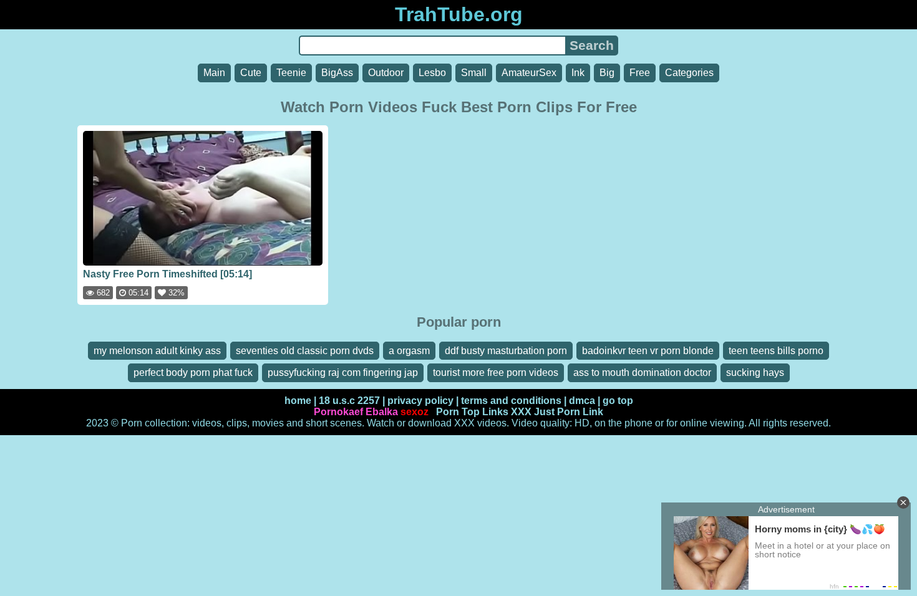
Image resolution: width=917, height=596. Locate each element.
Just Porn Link (568, 411)
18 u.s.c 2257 (349, 400)
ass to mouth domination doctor (642, 372)
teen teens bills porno (776, 350)
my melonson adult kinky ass (157, 350)
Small (474, 72)
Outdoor (386, 72)
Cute (250, 72)
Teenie (291, 72)
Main (214, 72)
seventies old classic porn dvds (305, 350)
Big (606, 72)
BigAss (337, 72)
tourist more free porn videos (495, 372)
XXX (521, 411)
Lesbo (432, 72)
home (297, 400)
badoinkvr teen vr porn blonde (648, 350)
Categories (689, 72)
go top (618, 400)
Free (639, 72)
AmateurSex (529, 72)
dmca (582, 400)
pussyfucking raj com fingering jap (343, 372)
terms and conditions (511, 400)
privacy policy (420, 400)
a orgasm (409, 350)
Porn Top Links (472, 411)
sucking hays (755, 372)
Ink (578, 72)
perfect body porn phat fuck (193, 372)
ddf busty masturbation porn (506, 350)
